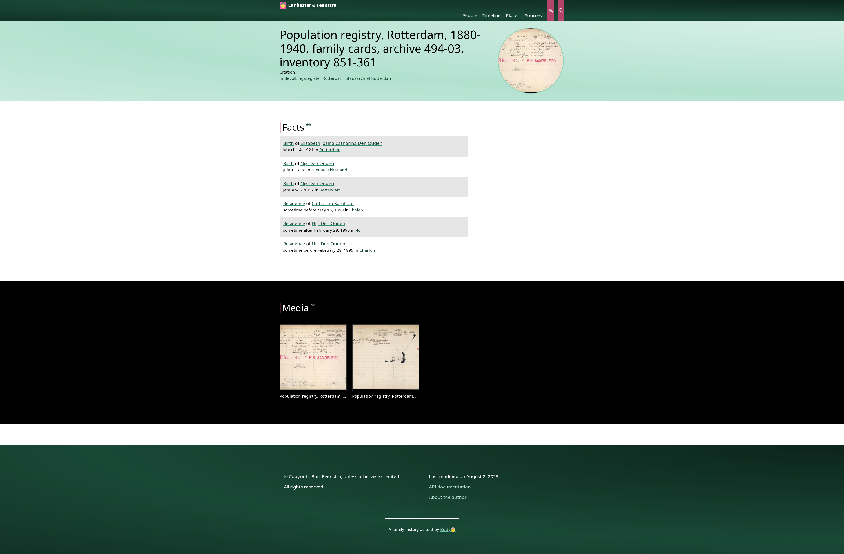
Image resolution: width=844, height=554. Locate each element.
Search (561, 10)
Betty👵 (448, 529)
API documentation (450, 487)
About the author (448, 497)
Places (513, 15)
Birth (288, 143)
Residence (294, 203)
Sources (533, 15)
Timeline (491, 15)
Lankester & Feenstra (312, 5)
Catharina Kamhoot (333, 203)
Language (550, 10)
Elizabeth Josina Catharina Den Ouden (341, 143)
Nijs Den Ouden (317, 163)
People (469, 15)
